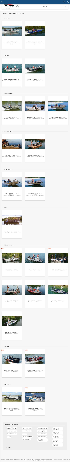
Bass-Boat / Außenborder (27, 436)
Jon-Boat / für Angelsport (11, 433)
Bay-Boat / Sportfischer (42, 431)
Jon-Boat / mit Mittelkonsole (55, 445)
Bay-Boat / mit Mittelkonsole (40, 440)
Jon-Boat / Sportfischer (42, 436)
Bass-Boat (24, 433)
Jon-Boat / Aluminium (26, 439)
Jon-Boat (15, 428)
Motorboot (9, 428)
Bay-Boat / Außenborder (27, 428)
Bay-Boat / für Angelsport (27, 431)
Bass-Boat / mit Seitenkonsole (56, 429)
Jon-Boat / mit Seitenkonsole (55, 441)
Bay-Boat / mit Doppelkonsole (56, 437)
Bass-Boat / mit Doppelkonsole (56, 433)
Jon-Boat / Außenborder (11, 431)
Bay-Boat (9, 436)
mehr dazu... (8, 447)
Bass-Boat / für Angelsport (42, 428)
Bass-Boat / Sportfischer (42, 433)
